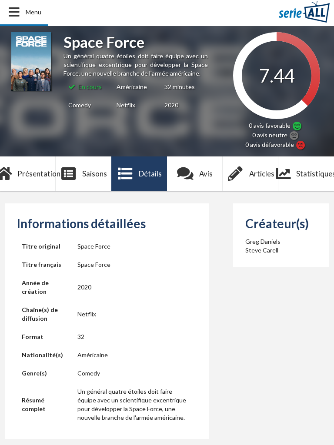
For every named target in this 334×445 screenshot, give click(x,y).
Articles (261, 173)
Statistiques (315, 173)
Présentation (36, 173)
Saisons (94, 173)
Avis (206, 173)
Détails (150, 173)
